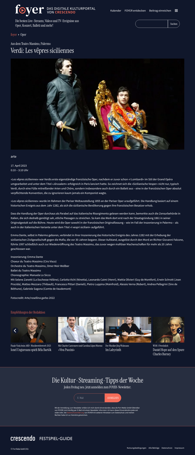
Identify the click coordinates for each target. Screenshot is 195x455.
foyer (14, 34)
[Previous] (15, 330)
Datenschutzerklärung (75, 412)
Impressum (179, 448)
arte (13, 156)
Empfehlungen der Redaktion (28, 312)
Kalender (115, 10)
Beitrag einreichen (160, 10)
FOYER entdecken (135, 10)
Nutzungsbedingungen (136, 448)
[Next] (180, 330)
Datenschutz (167, 448)
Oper (23, 34)
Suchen (173, 24)
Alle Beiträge (154, 448)
